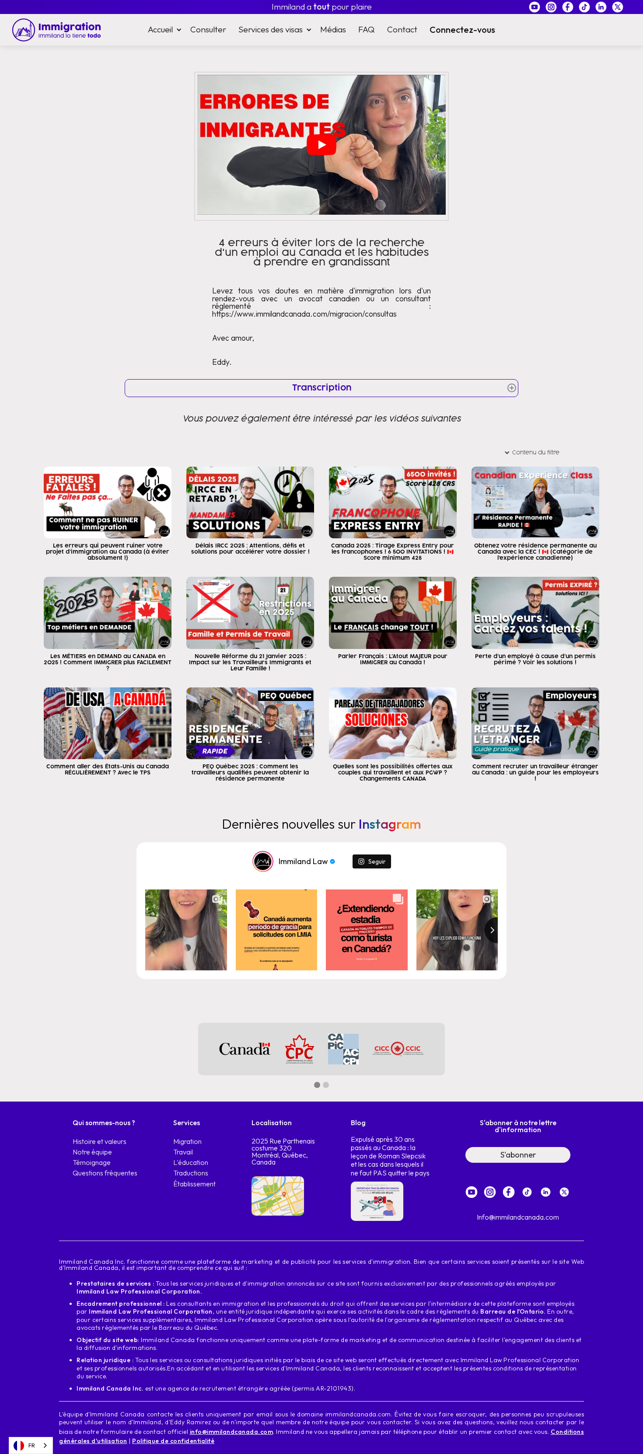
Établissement (194, 1184)
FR (31, 1445)
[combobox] (31, 1445)
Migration (187, 1141)
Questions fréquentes (105, 1173)
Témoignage (92, 1162)
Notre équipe (92, 1152)
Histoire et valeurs (99, 1141)
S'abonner (518, 1155)
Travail (183, 1152)
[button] (163, 29)
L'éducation (190, 1162)
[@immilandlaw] (263, 861)
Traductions (190, 1173)
